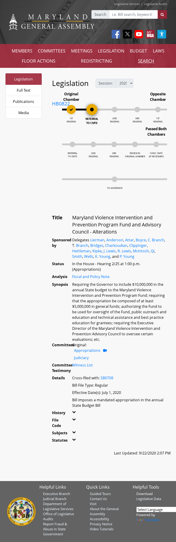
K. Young (102, 256)
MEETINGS (81, 51)
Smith (77, 256)
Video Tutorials (101, 529)
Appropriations (87, 350)
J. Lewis (110, 250)
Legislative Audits (155, 4)
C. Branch (156, 239)
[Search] (162, 14)
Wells (88, 256)
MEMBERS (22, 51)
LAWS (158, 51)
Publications (23, 101)
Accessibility (99, 519)
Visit (93, 503)
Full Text (23, 90)
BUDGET (138, 51)
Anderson (114, 239)
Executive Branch (56, 493)
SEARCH (146, 61)
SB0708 (107, 377)
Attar (129, 239)
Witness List (82, 365)
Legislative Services (127, 4)
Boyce (141, 239)
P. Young (127, 256)
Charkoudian (116, 245)
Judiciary (81, 357)
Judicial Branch (54, 498)
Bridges (96, 245)
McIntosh (141, 250)
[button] (74, 413)
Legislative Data (148, 498)
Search (100, 14)
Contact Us (98, 498)
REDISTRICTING (96, 61)
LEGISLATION (111, 51)
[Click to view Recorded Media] (105, 350)
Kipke (97, 250)
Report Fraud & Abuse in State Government (55, 529)
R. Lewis (124, 250)
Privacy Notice (101, 524)
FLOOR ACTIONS (38, 61)
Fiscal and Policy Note (91, 276)
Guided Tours (100, 493)
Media (23, 112)
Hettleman (81, 250)
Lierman (97, 239)
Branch (82, 245)
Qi (152, 250)
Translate (152, 519)
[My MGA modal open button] (149, 34)
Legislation (23, 79)
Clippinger (138, 245)
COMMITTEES (51, 51)
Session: (106, 83)
